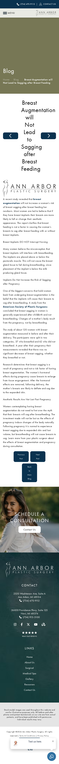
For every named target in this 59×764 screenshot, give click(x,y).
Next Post (38, 457)
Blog (16, 79)
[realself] (43, 624)
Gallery (29, 678)
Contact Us (29, 529)
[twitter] (28, 624)
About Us (29, 662)
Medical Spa (29, 673)
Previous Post (21, 457)
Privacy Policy (43, 736)
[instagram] (15, 624)
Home (6, 79)
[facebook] (22, 624)
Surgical (29, 667)
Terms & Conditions (27, 736)
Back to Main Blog (29, 473)
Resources (29, 684)
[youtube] (36, 624)
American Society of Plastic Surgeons (25, 306)
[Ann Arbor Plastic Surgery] (46, 13)
